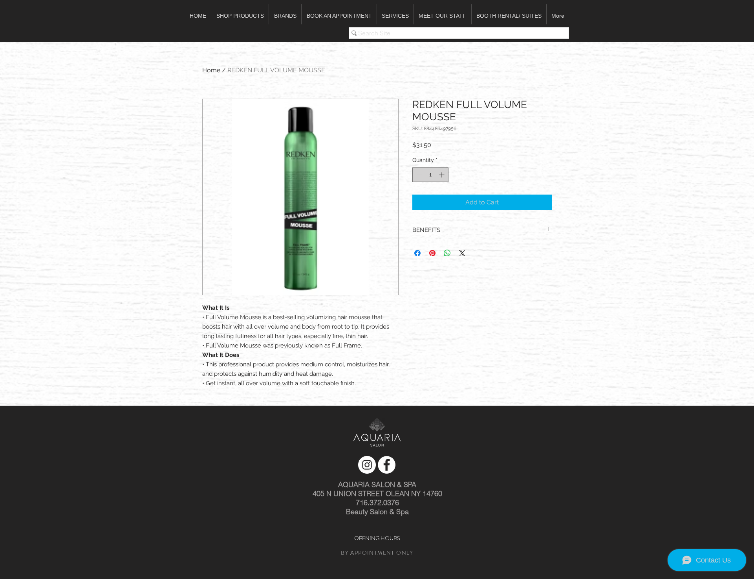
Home (211, 70)
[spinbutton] (430, 175)
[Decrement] (418, 175)
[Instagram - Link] (367, 465)
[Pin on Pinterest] (432, 253)
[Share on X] (462, 253)
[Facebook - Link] (386, 465)
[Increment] (442, 175)
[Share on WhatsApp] (447, 253)
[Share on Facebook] (417, 253)
